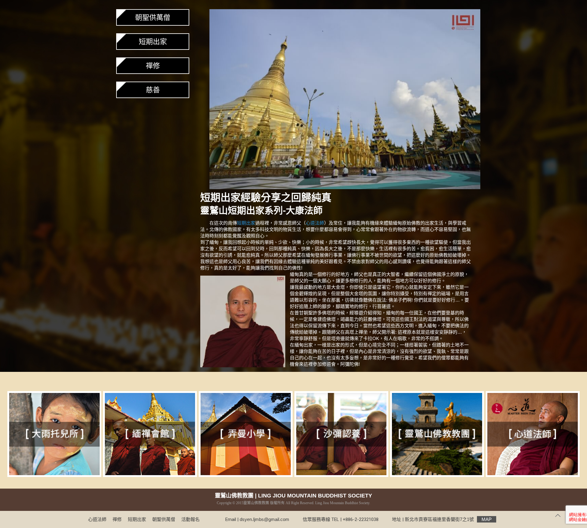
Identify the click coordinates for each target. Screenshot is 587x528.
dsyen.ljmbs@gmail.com (264, 519)
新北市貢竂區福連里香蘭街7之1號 (448, 519)
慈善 (153, 90)
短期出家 (246, 210)
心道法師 (315, 223)
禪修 (153, 66)
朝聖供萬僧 (152, 17)
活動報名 (190, 519)
